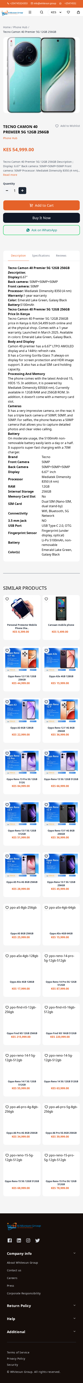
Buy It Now (41, 218)
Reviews (61, 255)
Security (12, 1364)
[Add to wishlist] (7, 599)
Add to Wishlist (70, 126)
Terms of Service (18, 1352)
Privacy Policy (16, 1358)
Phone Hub (20, 27)
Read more (10, 175)
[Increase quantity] (22, 190)
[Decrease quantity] (7, 190)
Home (7, 27)
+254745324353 (73, 3)
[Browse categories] (30, 12)
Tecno (46, 457)
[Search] (41, 12)
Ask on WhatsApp (44, 230)
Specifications (41, 255)
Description (18, 255)
